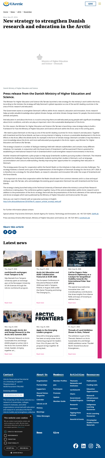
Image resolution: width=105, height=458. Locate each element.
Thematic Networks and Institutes (76, 383)
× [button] (30, 416)
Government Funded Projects (76, 399)
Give (90, 3)
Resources (93, 374)
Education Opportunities (92, 390)
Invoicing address (10, 390)
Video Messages (43, 416)
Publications (92, 381)
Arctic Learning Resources (93, 414)
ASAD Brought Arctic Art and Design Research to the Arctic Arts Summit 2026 (17, 332)
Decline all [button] (24, 448)
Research (74, 404)
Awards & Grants (77, 419)
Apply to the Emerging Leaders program (47, 331)
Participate (57, 389)
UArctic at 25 (42, 404)
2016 (19, 12)
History (40, 408)
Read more (8, 303)
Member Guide (59, 401)
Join (54, 385)
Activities (77, 374)
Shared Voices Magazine (42, 394)
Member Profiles (60, 381)
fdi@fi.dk (95, 214)
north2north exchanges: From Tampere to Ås (16, 273)
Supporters (41, 389)
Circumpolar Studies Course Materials (93, 422)
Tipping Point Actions (75, 414)
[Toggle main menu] (100, 4)
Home (5, 12)
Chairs (72, 394)
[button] (17, 452)
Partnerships (42, 385)
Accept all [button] (10, 448)
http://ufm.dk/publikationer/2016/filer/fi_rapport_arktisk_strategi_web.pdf (32, 201)
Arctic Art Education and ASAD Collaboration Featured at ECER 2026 (48, 274)
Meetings (40, 412)
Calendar (40, 399)
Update (56, 397)
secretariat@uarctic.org (13, 395)
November (28, 12)
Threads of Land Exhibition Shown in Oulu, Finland (80, 331)
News (13, 12)
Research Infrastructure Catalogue (92, 398)
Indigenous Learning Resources (91, 407)
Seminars (74, 408)
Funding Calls (92, 385)
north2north (75, 390)
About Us (42, 374)
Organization (42, 381)
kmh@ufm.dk (84, 218)
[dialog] (17, 435)
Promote (56, 393)
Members (58, 374)
